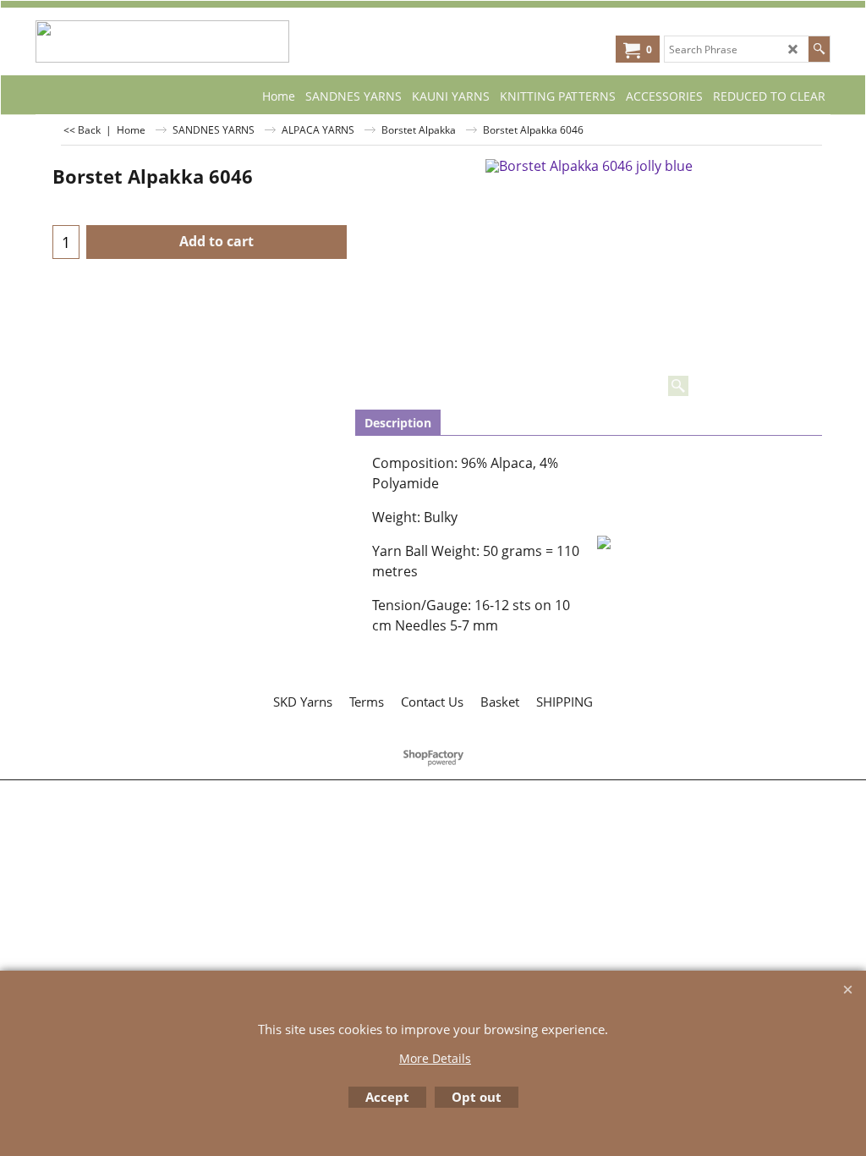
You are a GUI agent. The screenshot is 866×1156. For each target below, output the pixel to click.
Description (397, 423)
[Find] (819, 49)
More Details (435, 1058)
